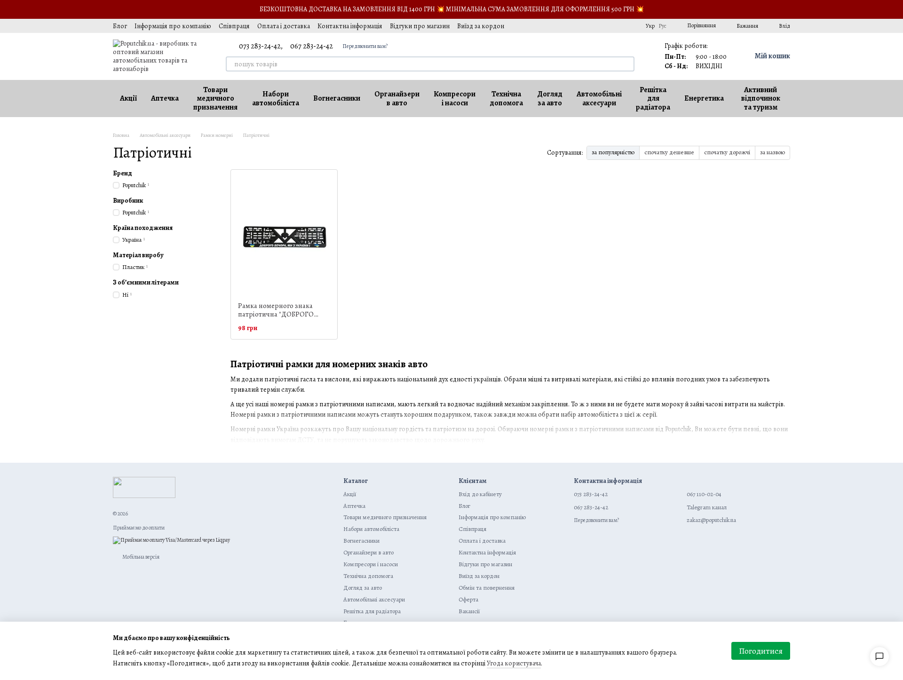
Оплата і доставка (283, 26)
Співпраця (234, 26)
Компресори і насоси (454, 98)
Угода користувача (514, 663)
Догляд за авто (549, 98)
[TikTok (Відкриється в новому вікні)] (585, 26)
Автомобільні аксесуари (599, 98)
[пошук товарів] (626, 63)
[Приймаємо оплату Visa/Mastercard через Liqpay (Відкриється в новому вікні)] (171, 540)
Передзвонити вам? (365, 46)
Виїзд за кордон (480, 26)
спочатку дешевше (669, 152)
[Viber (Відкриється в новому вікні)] (630, 26)
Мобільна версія (140, 557)
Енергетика (704, 98)
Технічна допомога (506, 98)
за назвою (772, 152)
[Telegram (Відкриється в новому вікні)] (619, 26)
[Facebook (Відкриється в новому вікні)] (597, 26)
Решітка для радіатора (653, 98)
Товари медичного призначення (215, 98)
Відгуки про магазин (420, 26)
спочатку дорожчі (727, 152)
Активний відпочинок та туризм (760, 98)
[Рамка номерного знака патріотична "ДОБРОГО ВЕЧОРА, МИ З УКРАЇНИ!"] (284, 235)
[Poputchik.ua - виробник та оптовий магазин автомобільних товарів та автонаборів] (144, 487)
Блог (120, 26)
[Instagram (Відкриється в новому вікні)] (574, 26)
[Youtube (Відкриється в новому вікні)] (608, 26)
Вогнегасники (336, 98)
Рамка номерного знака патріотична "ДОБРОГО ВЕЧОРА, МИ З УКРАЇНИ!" (278, 314)
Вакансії (469, 611)
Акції (128, 98)
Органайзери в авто (397, 98)
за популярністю (613, 152)
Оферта (468, 599)
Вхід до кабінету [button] (480, 494)
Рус (662, 26)
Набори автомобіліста (275, 98)
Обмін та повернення (487, 588)
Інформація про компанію (173, 26)
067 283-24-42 (311, 46)
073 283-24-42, (261, 46)
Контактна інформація (349, 26)
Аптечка (165, 98)
